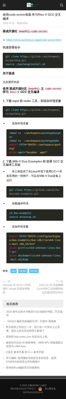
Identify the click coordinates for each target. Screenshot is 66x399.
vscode (33, 271)
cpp (13, 271)
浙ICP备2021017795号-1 (23, 388)
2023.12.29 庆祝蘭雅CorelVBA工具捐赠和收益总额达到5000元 (50, 288)
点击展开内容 (11, 82)
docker (22, 271)
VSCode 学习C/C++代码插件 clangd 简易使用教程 (17, 288)
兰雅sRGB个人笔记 (37, 385)
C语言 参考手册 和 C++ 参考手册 (25, 352)
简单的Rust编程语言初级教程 (23, 367)
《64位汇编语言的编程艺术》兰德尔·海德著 (31, 321)
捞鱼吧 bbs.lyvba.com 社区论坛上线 (26, 336)
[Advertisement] (33, 36)
